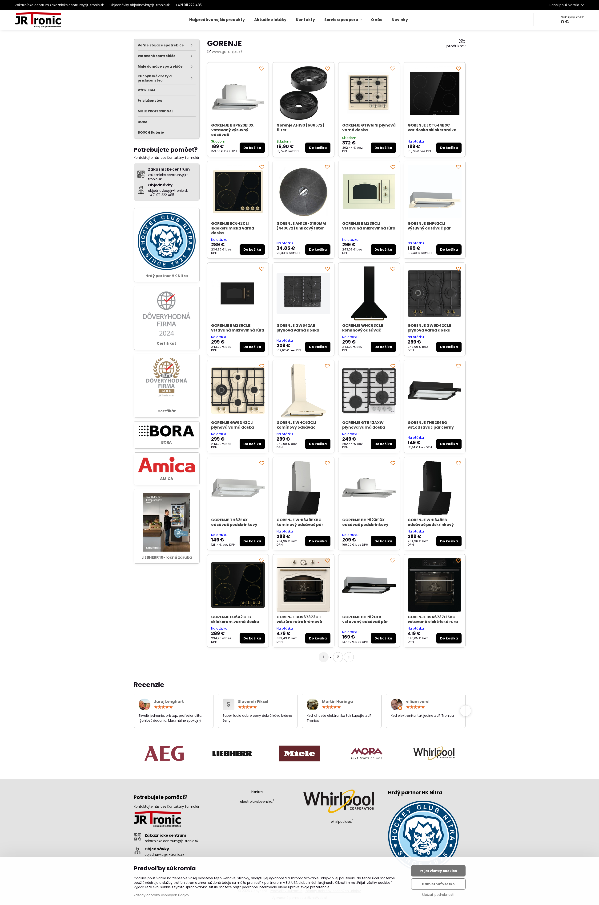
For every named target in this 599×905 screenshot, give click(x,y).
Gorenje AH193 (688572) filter (300, 128)
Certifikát (166, 343)
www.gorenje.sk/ (227, 51)
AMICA (166, 478)
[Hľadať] (540, 19)
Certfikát (166, 411)
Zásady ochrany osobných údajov (161, 895)
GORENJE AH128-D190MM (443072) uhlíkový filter (301, 226)
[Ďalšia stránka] (349, 657)
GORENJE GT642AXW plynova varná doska (363, 425)
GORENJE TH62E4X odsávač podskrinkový (234, 522)
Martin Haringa (337, 701)
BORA (166, 442)
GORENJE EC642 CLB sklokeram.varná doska (235, 619)
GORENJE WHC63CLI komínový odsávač (296, 425)
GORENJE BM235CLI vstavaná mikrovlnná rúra (368, 226)
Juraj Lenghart (169, 701)
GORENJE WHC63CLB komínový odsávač (362, 328)
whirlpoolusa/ (342, 821)
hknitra (257, 792)
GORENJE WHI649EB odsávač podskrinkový (431, 522)
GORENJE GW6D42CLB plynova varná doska (429, 328)
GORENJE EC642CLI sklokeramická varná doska (232, 228)
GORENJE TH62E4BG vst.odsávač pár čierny (431, 425)
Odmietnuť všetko (438, 884)
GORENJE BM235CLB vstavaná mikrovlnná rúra (237, 328)
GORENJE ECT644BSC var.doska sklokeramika (432, 128)
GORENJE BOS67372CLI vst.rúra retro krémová (299, 619)
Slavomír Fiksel (253, 701)
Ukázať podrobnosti (438, 895)
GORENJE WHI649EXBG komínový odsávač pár (300, 522)
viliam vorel (418, 701)
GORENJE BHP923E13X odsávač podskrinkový (365, 522)
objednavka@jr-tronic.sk (164, 854)
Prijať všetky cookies (438, 870)
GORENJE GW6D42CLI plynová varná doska (232, 425)
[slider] (163, 707)
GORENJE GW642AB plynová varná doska (298, 328)
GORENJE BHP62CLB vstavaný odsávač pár (365, 619)
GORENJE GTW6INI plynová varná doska (369, 128)
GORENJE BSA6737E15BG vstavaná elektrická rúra (433, 619)
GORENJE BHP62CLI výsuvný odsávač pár (429, 226)
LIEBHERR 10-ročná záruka (166, 557)
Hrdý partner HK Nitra (166, 275)
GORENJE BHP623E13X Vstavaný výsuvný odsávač (232, 130)
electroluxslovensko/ (257, 801)
